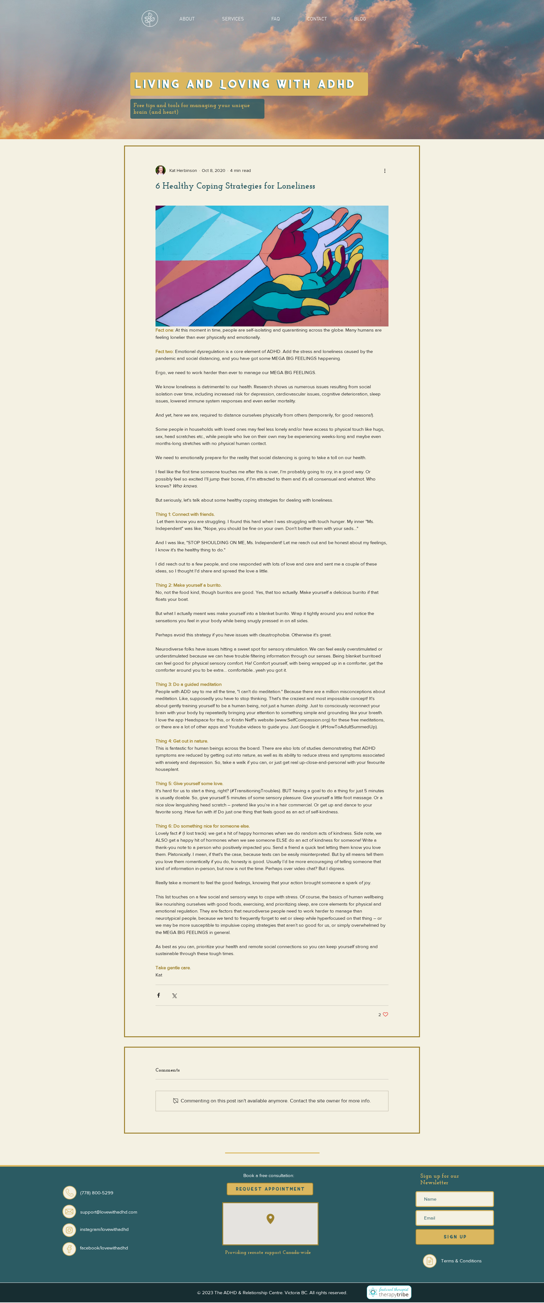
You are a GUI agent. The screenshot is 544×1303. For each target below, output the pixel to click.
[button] (187, 19)
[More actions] (384, 170)
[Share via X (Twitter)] (174, 995)
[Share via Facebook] (159, 995)
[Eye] (69, 1230)
